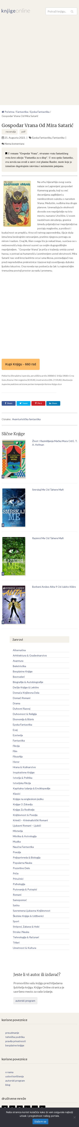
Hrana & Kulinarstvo (24, 767)
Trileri (16, 942)
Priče (16, 873)
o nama (9, 1072)
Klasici (16, 793)
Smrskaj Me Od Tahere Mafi (48, 489)
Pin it (39, 403)
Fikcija (16, 745)
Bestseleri (19, 676)
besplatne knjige (14, 1045)
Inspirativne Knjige (24, 772)
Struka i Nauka (21, 931)
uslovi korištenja (14, 1076)
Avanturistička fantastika (26, 419)
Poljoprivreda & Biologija (26, 857)
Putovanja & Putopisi (25, 889)
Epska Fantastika (41, 137)
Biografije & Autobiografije (28, 682)
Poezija (17, 852)
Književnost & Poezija (25, 814)
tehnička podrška (15, 1036)
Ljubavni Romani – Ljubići (27, 825)
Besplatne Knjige (23, 671)
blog (7, 1084)
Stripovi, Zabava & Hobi (26, 926)
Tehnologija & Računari (26, 937)
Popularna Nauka (22, 862)
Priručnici (18, 878)
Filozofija (18, 756)
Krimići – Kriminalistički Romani (30, 820)
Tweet (25, 403)
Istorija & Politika (22, 777)
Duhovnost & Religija (25, 713)
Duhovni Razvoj (21, 708)
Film (15, 751)
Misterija (18, 830)
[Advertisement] (39, 56)
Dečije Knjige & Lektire (26, 687)
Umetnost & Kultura (24, 947)
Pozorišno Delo (21, 868)
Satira (16, 905)
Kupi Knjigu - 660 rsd (20, 364)
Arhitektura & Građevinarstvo (30, 655)
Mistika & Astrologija (25, 836)
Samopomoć (20, 900)
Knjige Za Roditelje (24, 809)
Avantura (18, 660)
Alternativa (19, 650)
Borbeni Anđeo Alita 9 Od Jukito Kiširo (54, 586)
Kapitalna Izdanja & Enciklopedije (31, 788)
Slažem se (40, 1121)
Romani (17, 894)
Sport (16, 921)
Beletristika (19, 666)
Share (9, 403)
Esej (15, 729)
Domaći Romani (21, 698)
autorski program (25, 1000)
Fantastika (58, 137)
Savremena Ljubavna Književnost (31, 910)
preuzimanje (12, 1032)
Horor (16, 761)
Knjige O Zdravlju (23, 804)
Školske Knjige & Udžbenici (28, 915)
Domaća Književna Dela (26, 692)
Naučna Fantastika (23, 846)
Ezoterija (18, 735)
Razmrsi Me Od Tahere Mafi (48, 538)
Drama (16, 703)
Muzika (17, 841)
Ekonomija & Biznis (23, 719)
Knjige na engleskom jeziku (28, 799)
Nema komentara (14, 143)
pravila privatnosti (15, 1041)
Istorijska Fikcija (22, 783)
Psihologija (19, 884)
